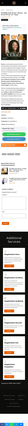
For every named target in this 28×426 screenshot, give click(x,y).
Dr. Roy (4, 154)
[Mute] (21, 108)
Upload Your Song (9, 395)
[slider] (24, 108)
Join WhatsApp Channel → (14, 134)
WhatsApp (17, 27)
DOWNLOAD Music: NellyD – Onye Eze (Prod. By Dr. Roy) (18, 180)
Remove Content (10, 399)
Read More (9, 265)
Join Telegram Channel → (14, 139)
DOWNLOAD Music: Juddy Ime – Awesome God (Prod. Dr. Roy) (17, 170)
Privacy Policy (14, 403)
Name (3, 211)
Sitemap (20, 399)
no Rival (18, 154)
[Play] (3, 108)
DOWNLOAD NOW (6, 112)
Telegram (5, 29)
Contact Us (21, 395)
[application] (14, 108)
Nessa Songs (11, 154)
